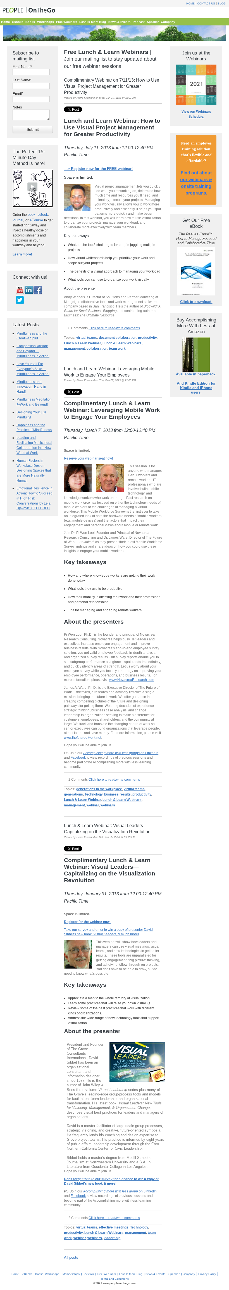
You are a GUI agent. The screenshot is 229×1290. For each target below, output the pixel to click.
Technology (93, 794)
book (31, 214)
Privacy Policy (207, 1273)
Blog (222, 3)
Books (39, 1273)
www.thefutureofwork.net (82, 737)
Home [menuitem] (5, 21)
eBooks (27, 1273)
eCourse (36, 220)
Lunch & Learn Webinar (82, 343)
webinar (93, 805)
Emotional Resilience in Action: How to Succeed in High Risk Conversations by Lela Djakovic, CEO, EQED (34, 498)
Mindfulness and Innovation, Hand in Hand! (31, 387)
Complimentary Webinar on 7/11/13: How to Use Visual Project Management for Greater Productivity (111, 86)
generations (73, 794)
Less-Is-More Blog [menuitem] (92, 21)
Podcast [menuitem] (139, 21)
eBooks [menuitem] (17, 21)
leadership (112, 1238)
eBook (43, 214)
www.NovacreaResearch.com (131, 679)
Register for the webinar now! (87, 922)
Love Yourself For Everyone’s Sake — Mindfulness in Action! (32, 369)
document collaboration (117, 338)
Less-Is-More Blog (130, 1273)
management (74, 349)
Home (190, 3)
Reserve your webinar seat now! (88, 458)
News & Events (155, 1273)
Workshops (52, 1273)
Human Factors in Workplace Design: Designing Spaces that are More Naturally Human (33, 470)
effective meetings (113, 1227)
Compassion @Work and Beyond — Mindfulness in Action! (32, 351)
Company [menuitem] (168, 21)
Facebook (78, 757)
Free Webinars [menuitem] (66, 21)
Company (189, 1273)
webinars (108, 805)
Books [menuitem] (30, 21)
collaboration (97, 349)
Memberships (71, 1273)
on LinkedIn (120, 753)
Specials (88, 1273)
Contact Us (206, 3)
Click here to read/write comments (114, 328)
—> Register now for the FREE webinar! (98, 169)
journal (18, 220)
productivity (147, 338)
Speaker (173, 1273)
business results (117, 794)
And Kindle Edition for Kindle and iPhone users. (196, 387)
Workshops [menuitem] (45, 21)
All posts (71, 1257)
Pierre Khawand (86, 97)
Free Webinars (106, 1273)
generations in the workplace (99, 789)
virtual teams (86, 338)
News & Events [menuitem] (119, 21)
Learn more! (22, 254)
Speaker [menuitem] (153, 21)
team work (117, 349)
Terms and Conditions (115, 1278)
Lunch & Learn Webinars (122, 343)
